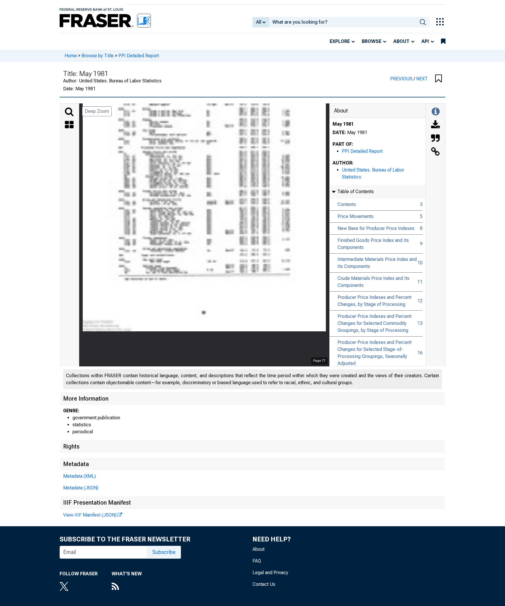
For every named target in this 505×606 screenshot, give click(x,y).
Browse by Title (98, 55)
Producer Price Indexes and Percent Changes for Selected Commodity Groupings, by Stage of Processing (374, 323)
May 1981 (343, 124)
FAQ (256, 561)
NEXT (422, 79)
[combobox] (342, 22)
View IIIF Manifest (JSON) (90, 515)
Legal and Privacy (270, 572)
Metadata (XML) (79, 476)
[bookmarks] (443, 41)
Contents (347, 204)
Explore (340, 41)
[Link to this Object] (435, 152)
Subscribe (164, 552)
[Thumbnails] (69, 125)
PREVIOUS (402, 79)
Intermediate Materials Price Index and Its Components (377, 263)
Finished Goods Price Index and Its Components (373, 244)
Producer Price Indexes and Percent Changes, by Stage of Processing (374, 301)
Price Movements (355, 216)
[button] (438, 79)
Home (71, 55)
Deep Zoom (97, 111)
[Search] (69, 112)
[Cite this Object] (435, 139)
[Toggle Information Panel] (435, 112)
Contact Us (263, 584)
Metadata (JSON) (80, 488)
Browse (371, 41)
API (425, 41)
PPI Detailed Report (138, 55)
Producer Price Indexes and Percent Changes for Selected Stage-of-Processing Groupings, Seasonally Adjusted (374, 353)
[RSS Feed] (127, 587)
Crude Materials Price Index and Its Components (373, 282)
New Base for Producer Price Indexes (376, 228)
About (401, 41)
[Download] (435, 125)
